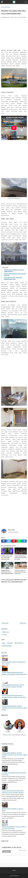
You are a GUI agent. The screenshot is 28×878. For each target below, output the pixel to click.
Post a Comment (22, 17)
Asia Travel (9, 643)
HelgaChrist (15, 875)
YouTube (4, 634)
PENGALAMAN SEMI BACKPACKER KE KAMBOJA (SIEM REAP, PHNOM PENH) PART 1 (14, 674)
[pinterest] (14, 541)
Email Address (6, 852)
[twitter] (8, 541)
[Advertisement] (14, 34)
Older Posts (23, 623)
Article (3, 643)
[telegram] (24, 541)
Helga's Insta (5, 632)
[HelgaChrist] (14, 2)
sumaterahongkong (7, 645)
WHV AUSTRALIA (19, 643)
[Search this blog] (26, 2)
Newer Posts (5, 623)
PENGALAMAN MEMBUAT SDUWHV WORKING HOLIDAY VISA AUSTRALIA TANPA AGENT (14, 708)
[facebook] (3, 541)
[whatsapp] (19, 541)
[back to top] (24, 874)
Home (14, 870)
